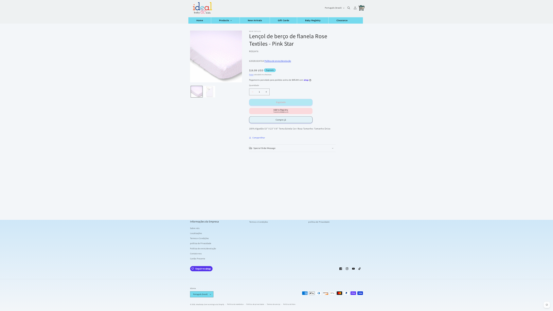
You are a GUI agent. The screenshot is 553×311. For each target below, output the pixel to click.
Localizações (196, 233)
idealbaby (199, 304)
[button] (349, 8)
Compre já (281, 119)
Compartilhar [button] (258, 137)
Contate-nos (196, 253)
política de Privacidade (200, 243)
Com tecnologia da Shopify (214, 304)
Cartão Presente (197, 258)
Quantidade (254, 85)
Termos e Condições (199, 238)
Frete (251, 74)
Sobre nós (194, 228)
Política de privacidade (255, 304)
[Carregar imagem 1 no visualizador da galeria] (196, 91)
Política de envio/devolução (277, 60)
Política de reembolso (235, 304)
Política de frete (289, 304)
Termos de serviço (273, 304)
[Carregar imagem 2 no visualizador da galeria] (209, 91)
